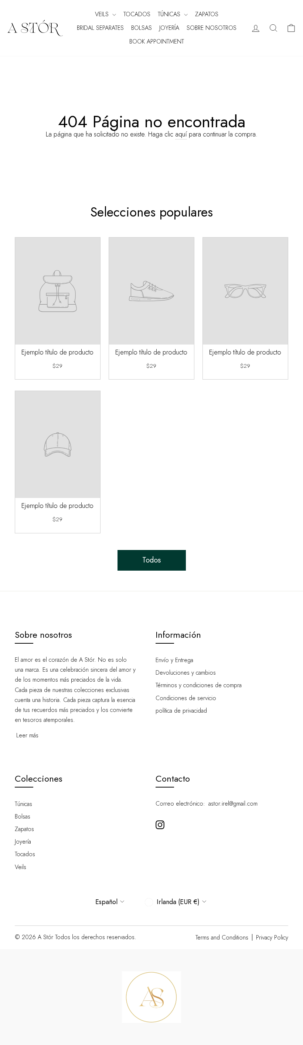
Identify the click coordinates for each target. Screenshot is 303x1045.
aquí (181, 134)
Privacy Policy (272, 937)
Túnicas (170, 14)
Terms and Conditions (221, 937)
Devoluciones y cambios (186, 672)
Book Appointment (156, 41)
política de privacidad (181, 710)
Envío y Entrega (174, 660)
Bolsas (141, 28)
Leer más (27, 735)
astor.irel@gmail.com (233, 803)
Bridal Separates (100, 28)
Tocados (136, 14)
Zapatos (206, 14)
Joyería (169, 28)
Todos (151, 560)
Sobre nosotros (211, 28)
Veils (102, 14)
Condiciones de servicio (186, 698)
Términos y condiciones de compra (199, 685)
